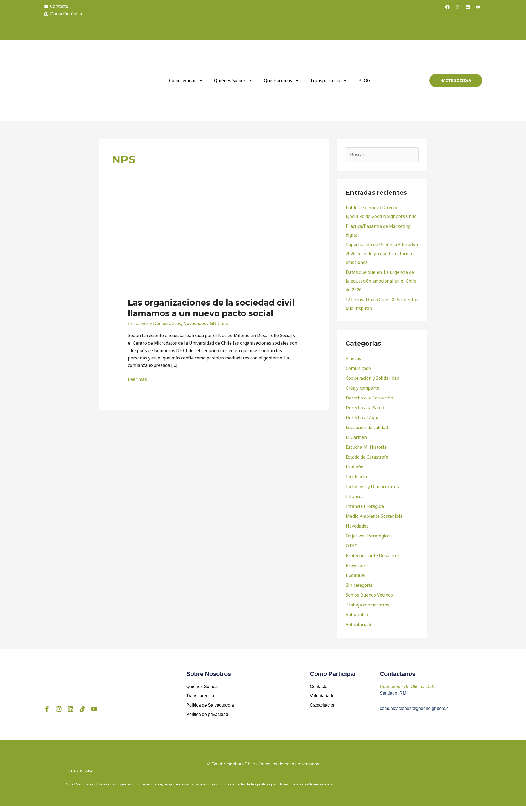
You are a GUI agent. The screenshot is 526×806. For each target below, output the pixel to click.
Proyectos (356, 565)
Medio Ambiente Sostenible (374, 516)
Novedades (194, 323)
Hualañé (354, 467)
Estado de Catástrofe (367, 457)
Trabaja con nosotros (367, 605)
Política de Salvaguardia (210, 705)
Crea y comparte (362, 388)
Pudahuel (355, 575)
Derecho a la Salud (365, 408)
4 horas (353, 358)
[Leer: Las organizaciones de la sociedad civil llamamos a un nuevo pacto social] (204, 247)
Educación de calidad (367, 427)
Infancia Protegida (365, 506)
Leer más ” (139, 379)
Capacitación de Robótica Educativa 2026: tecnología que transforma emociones (382, 253)
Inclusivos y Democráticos (154, 323)
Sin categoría (359, 585)
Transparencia (325, 80)
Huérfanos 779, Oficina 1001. (408, 686)
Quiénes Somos (202, 686)
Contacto (318, 686)
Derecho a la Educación (369, 398)
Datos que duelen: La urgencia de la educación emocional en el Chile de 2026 (381, 281)
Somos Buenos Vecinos (369, 595)
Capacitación (323, 705)
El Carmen (356, 437)
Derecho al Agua (362, 417)
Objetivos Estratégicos (369, 536)
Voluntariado (359, 624)
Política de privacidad (207, 714)
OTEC (351, 546)
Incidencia (356, 477)
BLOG (364, 80)
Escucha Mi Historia (366, 447)
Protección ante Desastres (373, 555)
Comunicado (358, 368)
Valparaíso (357, 615)
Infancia (354, 496)
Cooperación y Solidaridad (372, 378)
